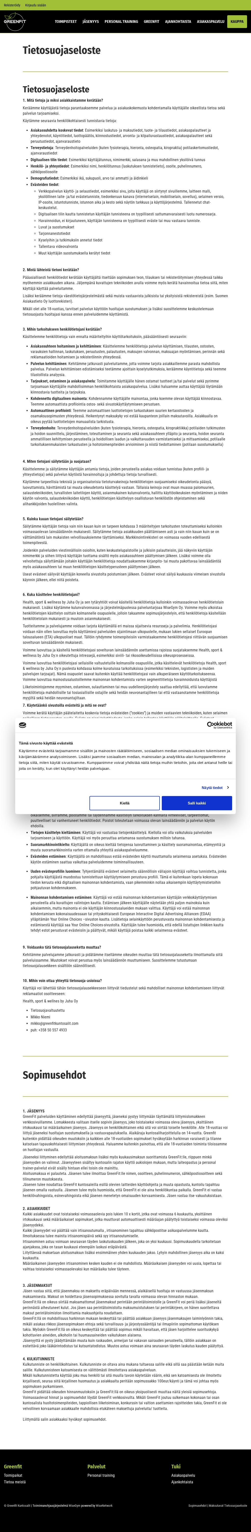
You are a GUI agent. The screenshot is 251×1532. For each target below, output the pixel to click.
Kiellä (124, 803)
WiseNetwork (104, 1505)
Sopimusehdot (197, 1505)
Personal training (101, 1475)
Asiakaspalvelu (210, 21)
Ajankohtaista (178, 21)
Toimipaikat (13, 1475)
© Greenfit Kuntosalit (17, 1505)
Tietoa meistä (15, 1482)
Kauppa (237, 21)
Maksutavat (216, 1505)
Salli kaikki (197, 803)
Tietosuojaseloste (235, 1505)
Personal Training (121, 21)
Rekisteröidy (12, 5)
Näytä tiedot (212, 787)
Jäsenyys (91, 21)
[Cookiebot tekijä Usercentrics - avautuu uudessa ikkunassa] (210, 725)
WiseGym (74, 1505)
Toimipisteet (66, 21)
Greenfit (151, 21)
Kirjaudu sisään (35, 5)
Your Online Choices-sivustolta (95, 925)
